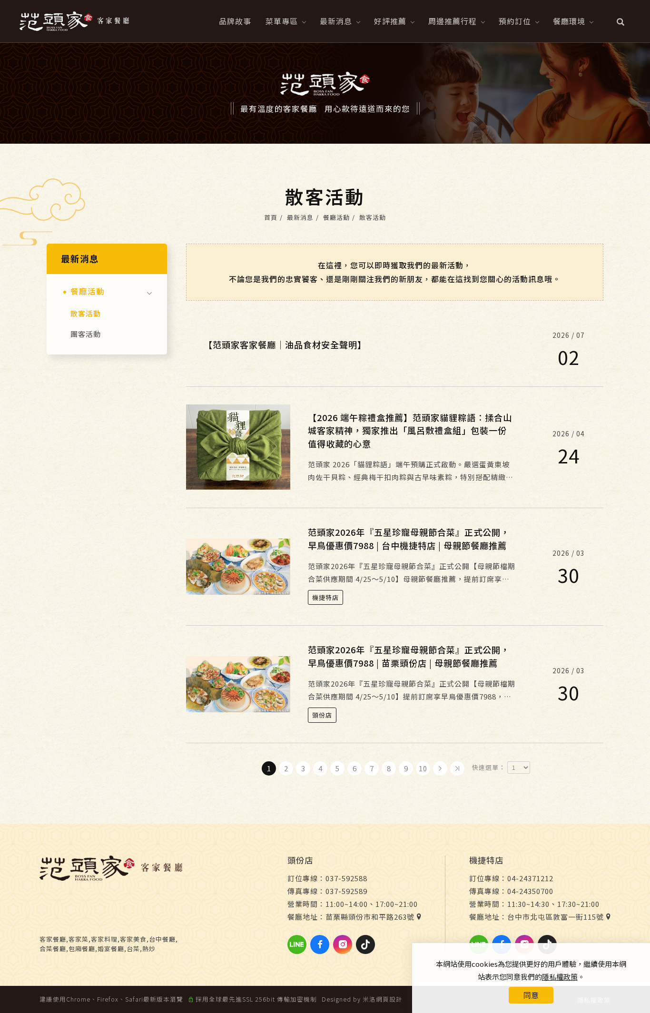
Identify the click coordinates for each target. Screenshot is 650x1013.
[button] (620, 21)
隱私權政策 (560, 977)
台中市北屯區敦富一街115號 (555, 917)
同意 (531, 995)
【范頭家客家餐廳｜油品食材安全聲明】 (285, 344)
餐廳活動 (336, 217)
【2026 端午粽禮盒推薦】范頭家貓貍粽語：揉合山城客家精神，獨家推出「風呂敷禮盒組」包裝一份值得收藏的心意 (410, 430)
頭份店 (322, 714)
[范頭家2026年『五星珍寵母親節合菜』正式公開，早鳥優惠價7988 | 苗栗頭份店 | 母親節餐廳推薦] (238, 683)
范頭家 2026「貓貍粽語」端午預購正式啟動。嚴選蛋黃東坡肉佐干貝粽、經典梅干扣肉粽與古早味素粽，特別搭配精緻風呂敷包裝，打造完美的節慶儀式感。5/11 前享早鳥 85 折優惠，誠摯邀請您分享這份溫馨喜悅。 (410, 471)
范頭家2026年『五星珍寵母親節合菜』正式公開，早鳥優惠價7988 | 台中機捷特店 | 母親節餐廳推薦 (409, 538)
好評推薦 (390, 21)
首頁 (270, 217)
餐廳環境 (569, 21)
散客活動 (372, 217)
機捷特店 (325, 597)
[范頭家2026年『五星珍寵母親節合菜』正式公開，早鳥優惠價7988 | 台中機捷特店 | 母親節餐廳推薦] (238, 565)
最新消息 (336, 21)
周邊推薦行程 (452, 21)
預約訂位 (515, 21)
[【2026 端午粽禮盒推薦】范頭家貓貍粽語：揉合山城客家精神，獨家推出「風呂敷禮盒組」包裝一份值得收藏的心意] (238, 446)
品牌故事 (235, 21)
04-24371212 (530, 878)
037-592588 (346, 878)
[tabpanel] (325, 93)
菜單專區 (282, 21)
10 (423, 768)
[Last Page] (457, 768)
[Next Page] (440, 768)
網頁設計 (389, 998)
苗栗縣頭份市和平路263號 (369, 917)
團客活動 (85, 334)
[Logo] (74, 20)
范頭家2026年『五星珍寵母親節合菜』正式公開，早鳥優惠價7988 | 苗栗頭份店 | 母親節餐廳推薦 (409, 656)
